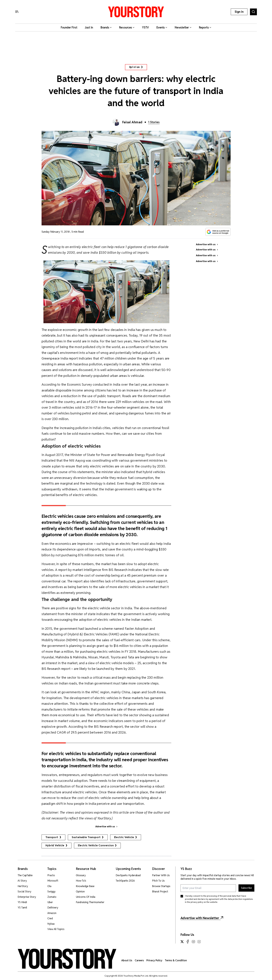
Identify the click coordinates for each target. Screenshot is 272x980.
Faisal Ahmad (132, 122)
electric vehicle (124, 837)
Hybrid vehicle (54, 845)
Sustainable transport (86, 837)
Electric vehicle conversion (96, 845)
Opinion (134, 67)
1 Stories (154, 122)
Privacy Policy (154, 960)
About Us (126, 960)
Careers (139, 960)
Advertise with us (105, 826)
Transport (51, 837)
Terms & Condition (176, 960)
